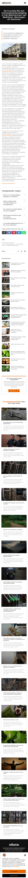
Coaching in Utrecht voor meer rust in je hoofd (13, 773)
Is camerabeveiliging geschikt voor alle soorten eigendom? (14, 224)
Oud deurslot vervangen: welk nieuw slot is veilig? (13, 503)
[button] (25, 855)
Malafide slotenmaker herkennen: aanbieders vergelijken (11, 450)
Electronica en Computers (8, 28)
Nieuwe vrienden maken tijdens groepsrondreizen (11, 556)
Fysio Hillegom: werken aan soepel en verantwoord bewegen (12, 582)
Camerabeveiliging (7, 135)
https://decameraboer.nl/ (8, 183)
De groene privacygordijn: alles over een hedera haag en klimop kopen (18, 353)
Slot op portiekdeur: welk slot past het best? (12, 476)
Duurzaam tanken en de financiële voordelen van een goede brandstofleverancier (18, 316)
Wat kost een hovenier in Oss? (17, 344)
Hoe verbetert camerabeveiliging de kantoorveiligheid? (14, 210)
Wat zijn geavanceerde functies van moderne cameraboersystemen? (14, 217)
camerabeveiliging (7, 71)
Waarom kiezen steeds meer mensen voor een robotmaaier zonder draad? (17, 368)
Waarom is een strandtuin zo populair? (13, 529)
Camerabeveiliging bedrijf (8, 244)
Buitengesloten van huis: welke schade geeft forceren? (13, 423)
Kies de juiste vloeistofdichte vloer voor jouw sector (13, 826)
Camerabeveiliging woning (12, 245)
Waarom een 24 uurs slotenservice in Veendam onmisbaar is (16, 331)
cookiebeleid (16, 866)
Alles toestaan (14, 871)
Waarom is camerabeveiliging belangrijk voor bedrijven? (14, 195)
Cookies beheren (14, 875)
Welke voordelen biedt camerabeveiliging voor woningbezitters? (14, 202)
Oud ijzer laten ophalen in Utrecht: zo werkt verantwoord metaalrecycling (18, 338)
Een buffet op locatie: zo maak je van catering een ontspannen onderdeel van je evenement (18, 323)
